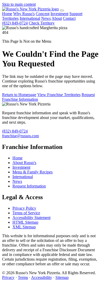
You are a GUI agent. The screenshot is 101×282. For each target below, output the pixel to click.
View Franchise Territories (59, 94)
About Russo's (24, 162)
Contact (69, 18)
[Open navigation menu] (62, 10)
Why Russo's (24, 13)
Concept (42, 13)
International (30, 18)
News (46, 18)
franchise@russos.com (20, 136)
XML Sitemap (24, 227)
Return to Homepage (19, 94)
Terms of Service (26, 213)
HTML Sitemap (25, 222)
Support (75, 13)
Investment (59, 13)
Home (7, 13)
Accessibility (41, 277)
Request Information (29, 186)
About (57, 18)
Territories (10, 18)
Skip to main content (19, 4)
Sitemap (62, 277)
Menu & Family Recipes (32, 172)
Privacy (8, 277)
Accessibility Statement (31, 217)
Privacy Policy (24, 208)
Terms (23, 277)
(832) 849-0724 (15, 23)
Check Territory (42, 23)
